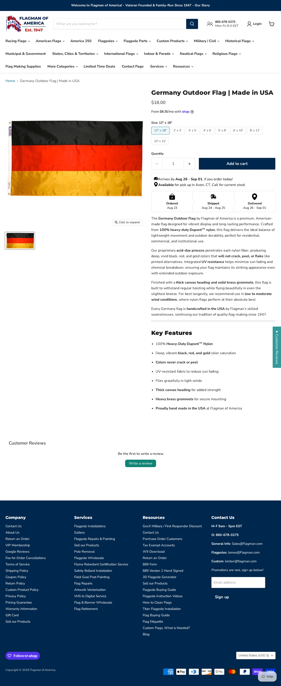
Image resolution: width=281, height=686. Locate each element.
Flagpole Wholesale (89, 558)
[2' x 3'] (178, 135)
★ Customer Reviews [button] (276, 347)
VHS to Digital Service (90, 596)
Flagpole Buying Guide (159, 590)
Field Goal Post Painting (92, 577)
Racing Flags (16, 41)
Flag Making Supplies (23, 66)
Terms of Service (17, 564)
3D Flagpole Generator (159, 577)
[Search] (192, 24)
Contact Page (133, 66)
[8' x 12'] (255, 135)
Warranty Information (21, 609)
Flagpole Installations (90, 526)
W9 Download (154, 551)
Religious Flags (225, 53)
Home (10, 81)
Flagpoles (106, 41)
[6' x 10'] (238, 135)
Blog (146, 634)
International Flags (120, 53)
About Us (12, 532)
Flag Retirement (86, 609)
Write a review (140, 463)
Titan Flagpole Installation (162, 609)
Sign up (222, 597)
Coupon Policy (15, 577)
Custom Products (171, 41)
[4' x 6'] (207, 135)
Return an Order (17, 539)
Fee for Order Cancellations (25, 558)
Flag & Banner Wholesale (93, 602)
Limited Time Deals (99, 66)
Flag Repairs (83, 583)
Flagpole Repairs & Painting (94, 539)
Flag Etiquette (153, 621)
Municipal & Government (25, 53)
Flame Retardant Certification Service (101, 564)
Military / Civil (205, 41)
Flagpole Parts (136, 41)
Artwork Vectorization (90, 590)
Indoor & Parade (157, 53)
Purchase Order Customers (162, 539)
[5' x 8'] (222, 135)
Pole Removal (84, 551)
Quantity (157, 153)
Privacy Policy (15, 596)
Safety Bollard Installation (93, 570)
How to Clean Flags (157, 602)
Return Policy (15, 583)
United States (254, 655)
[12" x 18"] (161, 135)
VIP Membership (17, 545)
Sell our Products (17, 621)
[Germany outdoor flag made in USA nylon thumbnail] (20, 240)
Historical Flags (238, 41)
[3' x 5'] (193, 135)
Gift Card (12, 615)
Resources (182, 66)
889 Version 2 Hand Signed (163, 570)
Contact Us (13, 526)
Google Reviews (17, 551)
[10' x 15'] (160, 146)
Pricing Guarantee (18, 602)
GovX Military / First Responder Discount (172, 526)
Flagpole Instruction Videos (162, 596)
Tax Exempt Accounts (159, 545)
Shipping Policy (16, 570)
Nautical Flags (192, 53)
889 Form (150, 564)
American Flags (49, 41)
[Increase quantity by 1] (189, 164)
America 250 (81, 41)
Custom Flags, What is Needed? (166, 628)
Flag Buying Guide (156, 615)
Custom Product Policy (22, 590)
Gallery (79, 532)
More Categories (61, 66)
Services (157, 66)
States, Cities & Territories (74, 53)
